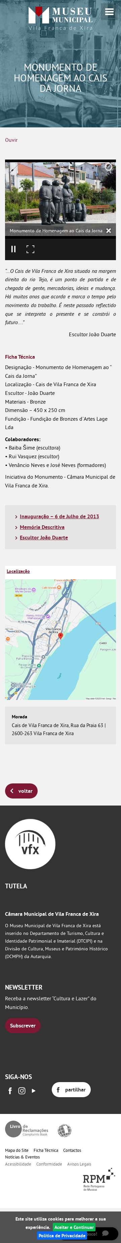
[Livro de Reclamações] (26, 1129)
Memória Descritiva (42, 527)
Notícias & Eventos (22, 1157)
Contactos (72, 1150)
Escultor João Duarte (44, 537)
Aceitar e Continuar (74, 1227)
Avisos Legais (79, 1164)
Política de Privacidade (62, 1235)
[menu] (109, 11)
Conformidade (49, 1164)
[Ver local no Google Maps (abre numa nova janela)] (60, 633)
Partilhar (75, 1089)
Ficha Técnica (46, 1150)
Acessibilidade (18, 1164)
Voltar (25, 790)
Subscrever (23, 1025)
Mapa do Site (17, 1150)
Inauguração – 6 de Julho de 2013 (59, 516)
